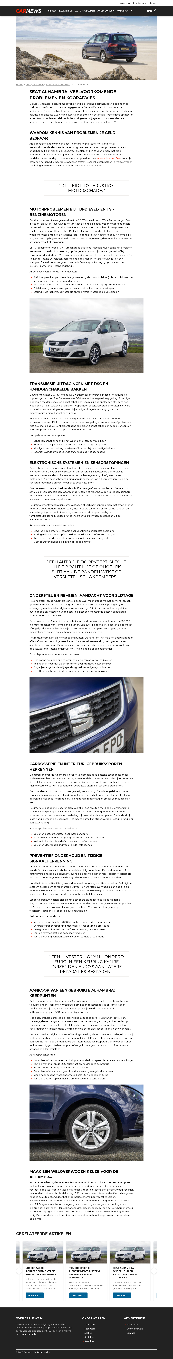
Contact (153, 3)
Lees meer (33, 1295)
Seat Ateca (89, 1329)
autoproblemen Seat (109, 158)
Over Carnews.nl (140, 3)
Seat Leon (89, 1324)
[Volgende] (154, 1271)
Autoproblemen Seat (58, 84)
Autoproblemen (35, 84)
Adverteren (125, 3)
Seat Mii (88, 1333)
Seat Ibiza (89, 1337)
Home (19, 84)
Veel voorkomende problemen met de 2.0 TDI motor (128, 1271)
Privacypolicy (43, 1352)
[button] (155, 11)
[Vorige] (19, 1271)
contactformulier (28, 1334)
